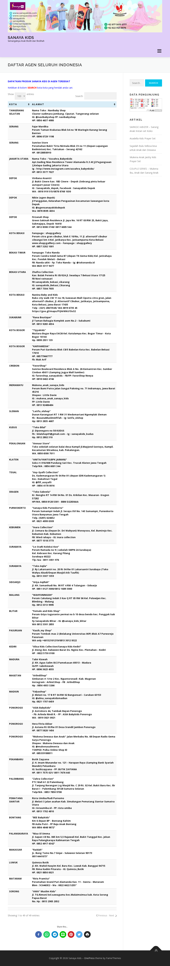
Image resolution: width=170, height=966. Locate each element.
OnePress (89, 958)
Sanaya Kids (21, 37)
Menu (159, 50)
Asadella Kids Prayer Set (143, 138)
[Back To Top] (156, 950)
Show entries (21, 94)
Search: (79, 96)
